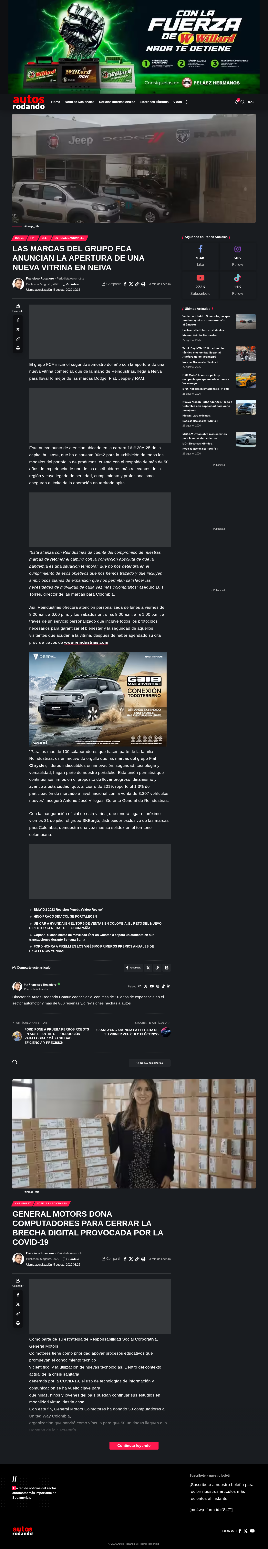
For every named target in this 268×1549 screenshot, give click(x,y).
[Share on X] (131, 284)
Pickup (225, 388)
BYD (185, 388)
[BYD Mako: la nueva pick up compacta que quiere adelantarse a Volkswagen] (246, 380)
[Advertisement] (100, 332)
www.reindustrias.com (86, 642)
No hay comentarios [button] (151, 1063)
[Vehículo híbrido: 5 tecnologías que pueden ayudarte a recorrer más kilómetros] (246, 321)
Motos (212, 362)
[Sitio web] (140, 987)
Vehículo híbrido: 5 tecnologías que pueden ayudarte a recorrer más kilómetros (206, 320)
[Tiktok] (238, 285)
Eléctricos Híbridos (212, 330)
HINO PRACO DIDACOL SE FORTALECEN (65, 916)
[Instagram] (158, 987)
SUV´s (212, 420)
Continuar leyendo (134, 1446)
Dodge (20, 238)
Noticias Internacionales (204, 388)
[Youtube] (200, 285)
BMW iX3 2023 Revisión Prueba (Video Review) (68, 909)
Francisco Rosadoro (40, 278)
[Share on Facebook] (125, 284)
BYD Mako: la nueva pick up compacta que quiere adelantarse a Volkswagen (206, 379)
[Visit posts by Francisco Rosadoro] (18, 284)
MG (184, 443)
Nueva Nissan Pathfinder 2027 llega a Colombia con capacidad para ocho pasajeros (207, 406)
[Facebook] (200, 256)
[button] (187, 102)
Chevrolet (23, 1203)
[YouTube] (151, 987)
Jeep (45, 238)
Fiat (33, 238)
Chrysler (37, 765)
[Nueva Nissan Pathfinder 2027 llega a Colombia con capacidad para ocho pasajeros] (246, 407)
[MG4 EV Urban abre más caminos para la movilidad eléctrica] (246, 439)
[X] (146, 987)
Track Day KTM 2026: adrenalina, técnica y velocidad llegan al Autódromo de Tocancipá (204, 352)
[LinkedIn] (169, 987)
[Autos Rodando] (28, 102)
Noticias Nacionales (70, 238)
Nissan (186, 335)
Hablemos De (190, 330)
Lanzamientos (201, 415)
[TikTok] (163, 987)
